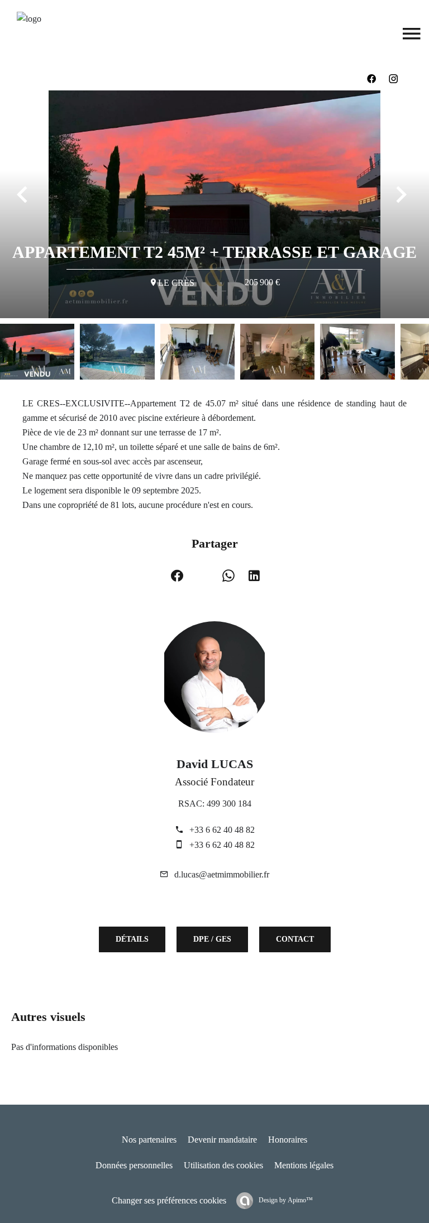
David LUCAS (215, 764)
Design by (285, 1200)
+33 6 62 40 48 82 (222, 829)
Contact (295, 939)
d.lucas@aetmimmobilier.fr (221, 874)
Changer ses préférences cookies (169, 1200)
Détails (132, 939)
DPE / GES (212, 939)
